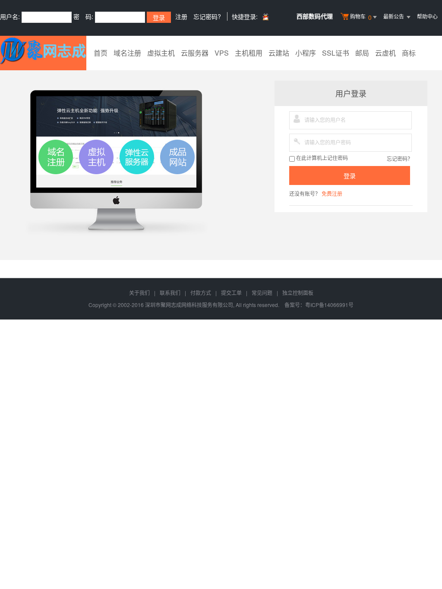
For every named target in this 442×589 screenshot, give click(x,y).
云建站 (278, 53)
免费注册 (332, 193)
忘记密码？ (400, 158)
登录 (350, 175)
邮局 (362, 53)
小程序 (305, 53)
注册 (181, 16)
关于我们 (139, 292)
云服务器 (194, 53)
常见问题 (262, 292)
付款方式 (200, 292)
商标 (409, 53)
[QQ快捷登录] (265, 16)
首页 (100, 53)
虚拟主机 (161, 53)
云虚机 (385, 53)
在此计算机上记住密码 (321, 158)
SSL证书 (335, 53)
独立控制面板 (297, 292)
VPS (222, 53)
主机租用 (248, 53)
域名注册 (127, 53)
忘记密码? (207, 16)
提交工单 (231, 292)
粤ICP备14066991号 (329, 304)
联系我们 (170, 292)
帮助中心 (427, 16)
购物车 (361, 17)
